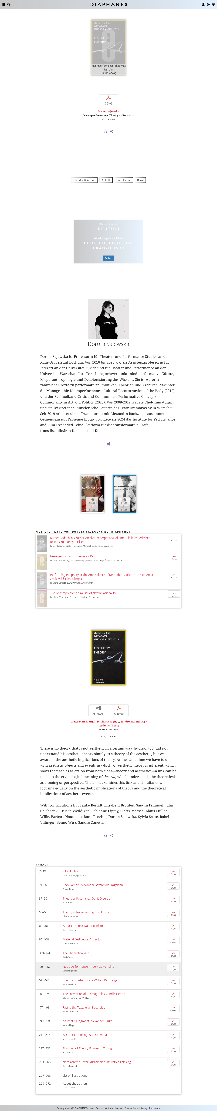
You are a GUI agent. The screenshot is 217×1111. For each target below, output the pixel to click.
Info (92, 1108)
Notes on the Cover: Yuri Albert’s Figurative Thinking (97, 1062)
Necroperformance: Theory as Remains (88, 966)
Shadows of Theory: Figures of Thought (89, 1048)
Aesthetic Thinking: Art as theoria (85, 1034)
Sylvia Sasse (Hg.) (108, 721)
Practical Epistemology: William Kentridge (90, 980)
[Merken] (105, 131)
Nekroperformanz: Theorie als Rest (73, 556)
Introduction (71, 871)
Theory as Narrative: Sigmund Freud (86, 912)
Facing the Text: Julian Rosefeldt (84, 1007)
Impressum (154, 1108)
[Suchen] (8, 4)
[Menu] (3, 4)
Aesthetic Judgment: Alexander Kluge (87, 1021)
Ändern (108, 258)
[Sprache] (208, 4)
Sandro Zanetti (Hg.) (134, 721)
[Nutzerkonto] (203, 4)
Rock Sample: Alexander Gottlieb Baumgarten (93, 885)
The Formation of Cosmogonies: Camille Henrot (94, 994)
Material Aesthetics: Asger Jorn (83, 939)
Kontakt (119, 1108)
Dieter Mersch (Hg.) (83, 721)
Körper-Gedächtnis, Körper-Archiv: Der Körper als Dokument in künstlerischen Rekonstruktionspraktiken (100, 540)
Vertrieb (109, 1108)
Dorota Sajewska (108, 111)
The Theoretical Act (76, 953)
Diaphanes (108, 4)
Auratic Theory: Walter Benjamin (84, 926)
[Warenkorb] (213, 4)
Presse (99, 1108)
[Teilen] (111, 131)
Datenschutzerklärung (136, 1108)
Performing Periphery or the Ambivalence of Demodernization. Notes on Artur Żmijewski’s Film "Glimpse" (101, 577)
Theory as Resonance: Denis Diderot (86, 898)
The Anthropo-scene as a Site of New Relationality (83, 593)
